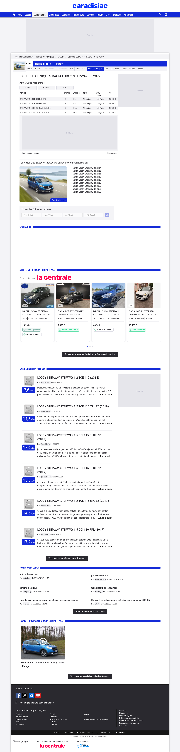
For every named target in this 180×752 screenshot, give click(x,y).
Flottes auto (78, 14)
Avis (71, 69)
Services (90, 14)
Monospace (20, 724)
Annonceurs (68, 732)
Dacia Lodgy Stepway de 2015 (86, 171)
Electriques (54, 14)
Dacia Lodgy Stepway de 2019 (86, 183)
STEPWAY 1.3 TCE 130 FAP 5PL (33, 99)
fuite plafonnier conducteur (104, 588)
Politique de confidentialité (129, 718)
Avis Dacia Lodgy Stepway (32, 369)
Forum (100, 14)
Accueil (30, 69)
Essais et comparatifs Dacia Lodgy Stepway (42, 620)
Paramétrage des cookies (129, 723)
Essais (28, 14)
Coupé (52, 714)
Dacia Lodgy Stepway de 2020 (86, 186)
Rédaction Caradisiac (85, 732)
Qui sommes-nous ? (104, 732)
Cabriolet (53, 717)
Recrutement (121, 732)
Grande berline (21, 719)
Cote (107, 69)
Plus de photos (59, 200)
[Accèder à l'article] (43, 642)
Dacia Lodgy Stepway (49, 63)
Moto (108, 14)
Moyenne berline (22, 717)
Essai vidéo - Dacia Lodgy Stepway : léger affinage (42, 664)
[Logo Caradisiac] (90, 11)
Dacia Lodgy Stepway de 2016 (86, 174)
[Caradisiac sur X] (25, 696)
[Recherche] (160, 14)
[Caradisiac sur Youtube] (38, 696)
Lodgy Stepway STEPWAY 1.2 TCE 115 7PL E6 (73, 406)
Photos (132, 69)
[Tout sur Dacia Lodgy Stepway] (19, 70)
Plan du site (123, 713)
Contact (57, 732)
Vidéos (140, 69)
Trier (64, 88)
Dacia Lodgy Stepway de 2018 (86, 180)
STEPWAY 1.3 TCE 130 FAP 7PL (33, 104)
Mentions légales (125, 716)
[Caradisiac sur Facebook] (18, 696)
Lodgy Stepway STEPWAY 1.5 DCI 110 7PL (70, 529)
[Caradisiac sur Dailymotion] (32, 696)
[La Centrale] (52, 748)
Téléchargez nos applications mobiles (36, 703)
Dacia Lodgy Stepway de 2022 (86, 192)
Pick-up (53, 722)
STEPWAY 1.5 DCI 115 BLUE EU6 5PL (35, 108)
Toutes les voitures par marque (96, 719)
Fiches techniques (95, 69)
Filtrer (46, 88)
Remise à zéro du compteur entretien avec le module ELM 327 (120, 600)
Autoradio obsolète (29, 574)
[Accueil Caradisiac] (14, 14)
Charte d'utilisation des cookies (131, 721)
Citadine (19, 714)
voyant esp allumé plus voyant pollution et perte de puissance (49, 600)
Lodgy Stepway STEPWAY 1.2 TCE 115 (68, 377)
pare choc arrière (99, 575)
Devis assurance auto (30, 153)
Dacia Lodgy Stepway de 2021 (86, 189)
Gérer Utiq (123, 726)
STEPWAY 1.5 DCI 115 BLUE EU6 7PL (35, 113)
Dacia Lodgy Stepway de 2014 (86, 168)
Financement (112, 153)
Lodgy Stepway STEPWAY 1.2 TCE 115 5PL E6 (73, 500)
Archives (122, 711)
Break (18, 722)
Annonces (128, 14)
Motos (86, 714)
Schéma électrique (28, 588)
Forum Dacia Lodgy (29, 567)
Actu (20, 14)
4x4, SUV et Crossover (58, 719)
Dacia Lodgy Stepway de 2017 (86, 177)
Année (27, 88)
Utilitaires (66, 14)
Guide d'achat (39, 14)
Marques (117, 14)
